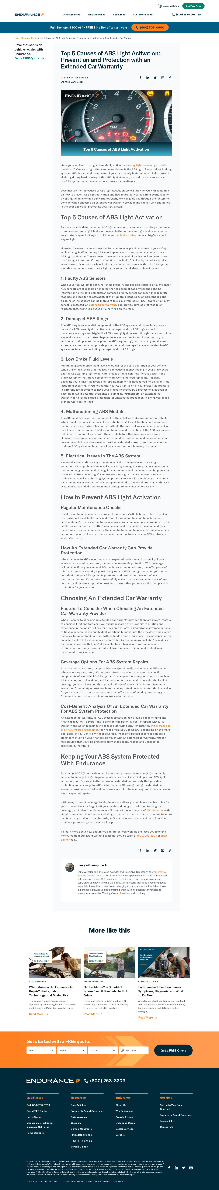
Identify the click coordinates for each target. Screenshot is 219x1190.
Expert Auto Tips (93, 981)
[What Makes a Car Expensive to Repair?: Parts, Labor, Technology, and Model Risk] (55, 962)
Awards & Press (124, 1116)
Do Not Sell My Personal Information (78, 1181)
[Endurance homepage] (29, 14)
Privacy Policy (32, 1181)
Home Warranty (35, 1132)
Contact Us (166, 1126)
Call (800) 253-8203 (38, 1105)
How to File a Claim (82, 1140)
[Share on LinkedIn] (147, 77)
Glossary (76, 1122)
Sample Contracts (81, 1128)
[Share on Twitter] (155, 77)
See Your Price (193, 6)
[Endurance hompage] (54, 1080)
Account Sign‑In (171, 6)
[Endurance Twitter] (183, 1167)
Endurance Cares (125, 1122)
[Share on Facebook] (140, 77)
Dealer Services (124, 1128)
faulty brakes (128, 235)
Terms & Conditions (102, 1181)
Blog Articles (78, 1105)
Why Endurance (124, 1110)
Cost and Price (37, 981)
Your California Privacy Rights (51, 1181)
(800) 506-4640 (152, 27)
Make (63, 1050)
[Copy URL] (170, 77)
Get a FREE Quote (27, 58)
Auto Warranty (79, 1116)
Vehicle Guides (79, 1146)
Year (31, 1050)
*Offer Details (117, 1181)
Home (17, 38)
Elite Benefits (155, 810)
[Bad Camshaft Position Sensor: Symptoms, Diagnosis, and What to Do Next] (164, 962)
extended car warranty (103, 304)
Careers (120, 1134)
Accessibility (167, 1120)
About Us (120, 1105)
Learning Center (30, 38)
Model (94, 1050)
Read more (126, 893)
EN (200, 14)
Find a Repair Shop (81, 1134)
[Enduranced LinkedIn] (176, 1167)
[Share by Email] (162, 77)
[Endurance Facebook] (169, 1167)
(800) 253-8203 (147, 835)
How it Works (34, 1116)
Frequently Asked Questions (87, 1110)
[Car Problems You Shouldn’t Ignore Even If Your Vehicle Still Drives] (109, 962)
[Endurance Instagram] (191, 1167)
